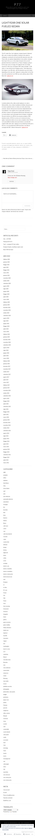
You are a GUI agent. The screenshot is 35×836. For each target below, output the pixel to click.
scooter (5, 724)
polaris (4, 702)
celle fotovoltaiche (7, 534)
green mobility (28, 143)
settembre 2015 (7, 406)
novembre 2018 (7, 342)
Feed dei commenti (7, 797)
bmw (4, 515)
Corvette (5, 536)
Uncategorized (6, 758)
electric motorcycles (8, 574)
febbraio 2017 (6, 385)
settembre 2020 (7, 283)
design (4, 547)
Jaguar (5, 641)
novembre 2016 (7, 390)
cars (4, 531)
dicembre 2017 (6, 366)
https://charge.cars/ (12, 177)
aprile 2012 (5, 460)
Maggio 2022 (6, 264)
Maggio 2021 (6, 270)
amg (4, 485)
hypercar (5, 633)
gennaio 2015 (6, 419)
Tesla (4, 750)
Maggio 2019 (6, 326)
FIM (4, 598)
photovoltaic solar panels (9, 691)
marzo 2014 (6, 446)
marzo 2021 (6, 272)
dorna (4, 555)
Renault (5, 715)
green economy (7, 622)
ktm (4, 643)
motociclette (6, 670)
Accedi (5, 792)
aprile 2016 (5, 403)
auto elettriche (15, 145)
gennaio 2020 (6, 304)
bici (4, 507)
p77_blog (13, 147)
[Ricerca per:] (31, 15)
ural (4, 761)
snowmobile (6, 729)
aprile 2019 (5, 329)
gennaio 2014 (6, 449)
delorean (5, 544)
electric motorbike (7, 568)
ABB (4, 472)
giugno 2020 (6, 291)
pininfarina (5, 697)
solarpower (18, 147)
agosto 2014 (6, 433)
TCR (4, 745)
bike (4, 512)
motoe (4, 675)
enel (4, 579)
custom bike (6, 542)
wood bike (5, 772)
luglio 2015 (5, 409)
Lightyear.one (10, 75)
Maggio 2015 (6, 411)
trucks (4, 756)
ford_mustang (6, 606)
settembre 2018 (7, 345)
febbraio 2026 (6, 259)
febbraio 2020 (6, 302)
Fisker (4, 600)
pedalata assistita (7, 686)
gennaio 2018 (6, 363)
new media (5, 681)
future (4, 616)
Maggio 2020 (6, 294)
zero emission (6, 774)
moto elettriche (6, 667)
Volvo (4, 766)
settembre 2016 (7, 395)
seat (4, 726)
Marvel (5, 657)
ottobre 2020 (6, 280)
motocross (5, 673)
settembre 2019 (7, 315)
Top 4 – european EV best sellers (11, 244)
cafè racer (5, 526)
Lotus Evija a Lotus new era (26, 158)
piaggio (5, 694)
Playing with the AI (7, 241)
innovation (5, 638)
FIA (4, 595)
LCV (4, 651)
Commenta (27, 205)
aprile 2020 (5, 296)
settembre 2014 (7, 430)
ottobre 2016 (6, 393)
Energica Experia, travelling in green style (13, 247)
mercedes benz (7, 659)
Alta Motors (6, 483)
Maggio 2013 (6, 452)
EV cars (5, 590)
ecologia (5, 563)
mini (4, 665)
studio (4, 737)
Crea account (6, 789)
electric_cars (29, 145)
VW (4, 769)
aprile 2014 (5, 444)
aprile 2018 (5, 355)
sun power (4, 145)
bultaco (5, 520)
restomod (5, 718)
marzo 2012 (6, 462)
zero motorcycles (7, 780)
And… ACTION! (7, 239)
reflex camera (6, 713)
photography (6, 689)
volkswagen (6, 764)
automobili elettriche (11, 143)
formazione (6, 608)
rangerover (5, 710)
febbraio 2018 (6, 361)
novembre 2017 (7, 369)
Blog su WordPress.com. (12, 822)
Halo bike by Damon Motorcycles (10, 158)
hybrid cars (6, 630)
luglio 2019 (5, 320)
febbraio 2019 (6, 334)
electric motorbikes (7, 571)
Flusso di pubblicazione (8, 795)
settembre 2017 (7, 374)
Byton (4, 523)
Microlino (5, 662)
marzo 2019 (6, 331)
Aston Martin (6, 488)
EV (2, 147)
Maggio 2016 (6, 401)
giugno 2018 (6, 353)
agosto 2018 (6, 347)
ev (23, 143)
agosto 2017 (6, 377)
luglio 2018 (5, 350)
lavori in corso (6, 649)
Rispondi (11, 181)
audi (4, 491)
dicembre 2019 (6, 307)
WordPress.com (7, 800)
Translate (14, 811)
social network (6, 732)
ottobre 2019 (6, 312)
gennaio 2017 (6, 387)
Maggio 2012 (6, 457)
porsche (5, 707)
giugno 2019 (6, 323)
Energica (5, 582)
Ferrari (4, 592)
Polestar (5, 705)
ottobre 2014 (6, 427)
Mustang (5, 678)
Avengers (5, 504)
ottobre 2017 (6, 371)
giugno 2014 (6, 438)
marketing (5, 654)
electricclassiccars (7, 576)
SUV (4, 742)
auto (4, 493)
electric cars (19, 143)
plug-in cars (6, 699)
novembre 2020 (7, 278)
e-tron (4, 560)
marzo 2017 (6, 382)
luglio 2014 (5, 436)
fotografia (5, 614)
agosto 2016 (6, 398)
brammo (5, 517)
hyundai (5, 635)
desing (4, 550)
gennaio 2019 (6, 337)
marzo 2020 (6, 299)
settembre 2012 (7, 454)
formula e (5, 611)
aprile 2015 (5, 414)
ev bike (5, 587)
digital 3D (5, 552)
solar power (6, 734)
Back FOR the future (8, 249)
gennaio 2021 (6, 275)
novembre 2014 (7, 425)
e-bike (4, 558)
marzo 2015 (6, 417)
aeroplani (5, 475)
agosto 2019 (6, 318)
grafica (5, 619)
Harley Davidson (7, 627)
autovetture (6, 501)
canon (4, 528)
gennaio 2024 (6, 262)
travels (5, 753)
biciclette (5, 509)
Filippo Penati (11, 171)
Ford (4, 603)
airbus (4, 477)
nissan (4, 683)
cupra (4, 539)
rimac (4, 721)
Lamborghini (6, 646)
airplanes (5, 480)
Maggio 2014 (6, 441)
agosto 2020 (6, 286)
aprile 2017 (5, 379)
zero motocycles (7, 777)
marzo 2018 (6, 358)
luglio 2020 (5, 288)
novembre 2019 (7, 310)
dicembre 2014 (6, 422)
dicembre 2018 (6, 339)
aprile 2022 (5, 267)
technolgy (5, 748)
